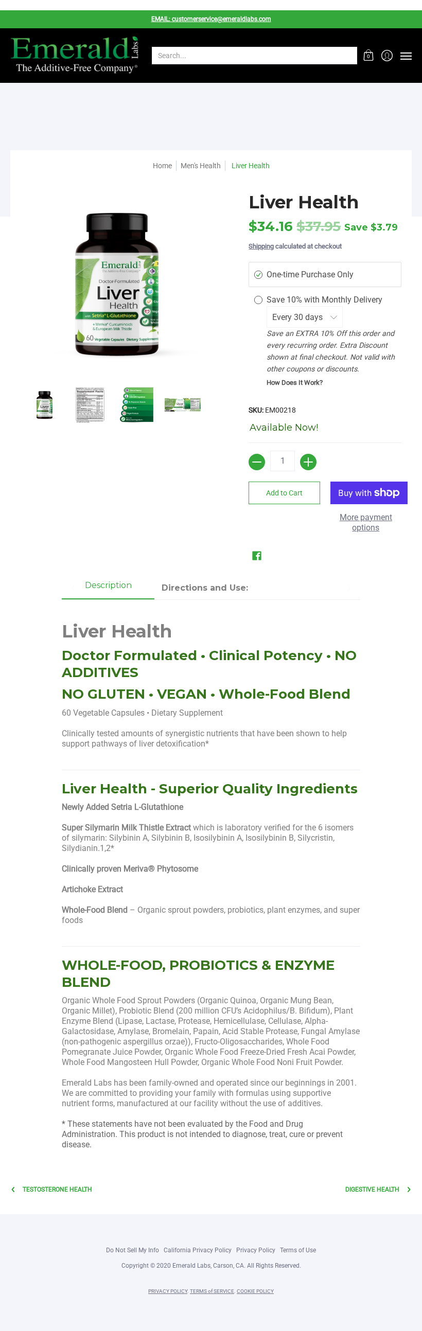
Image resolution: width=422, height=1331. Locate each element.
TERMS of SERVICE (212, 1291)
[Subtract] (257, 462)
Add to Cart (284, 493)
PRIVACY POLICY (167, 1291)
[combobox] (246, 55)
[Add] (308, 462)
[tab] (108, 588)
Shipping (261, 246)
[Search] (348, 55)
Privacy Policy (255, 1250)
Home (162, 166)
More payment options (366, 522)
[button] (369, 55)
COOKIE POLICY (255, 1291)
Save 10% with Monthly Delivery (325, 300)
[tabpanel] (211, 880)
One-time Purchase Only (310, 274)
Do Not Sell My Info (132, 1250)
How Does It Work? (295, 382)
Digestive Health (372, 1189)
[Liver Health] (44, 405)
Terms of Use (298, 1250)
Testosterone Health (57, 1189)
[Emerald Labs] (74, 55)
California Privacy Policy (198, 1250)
